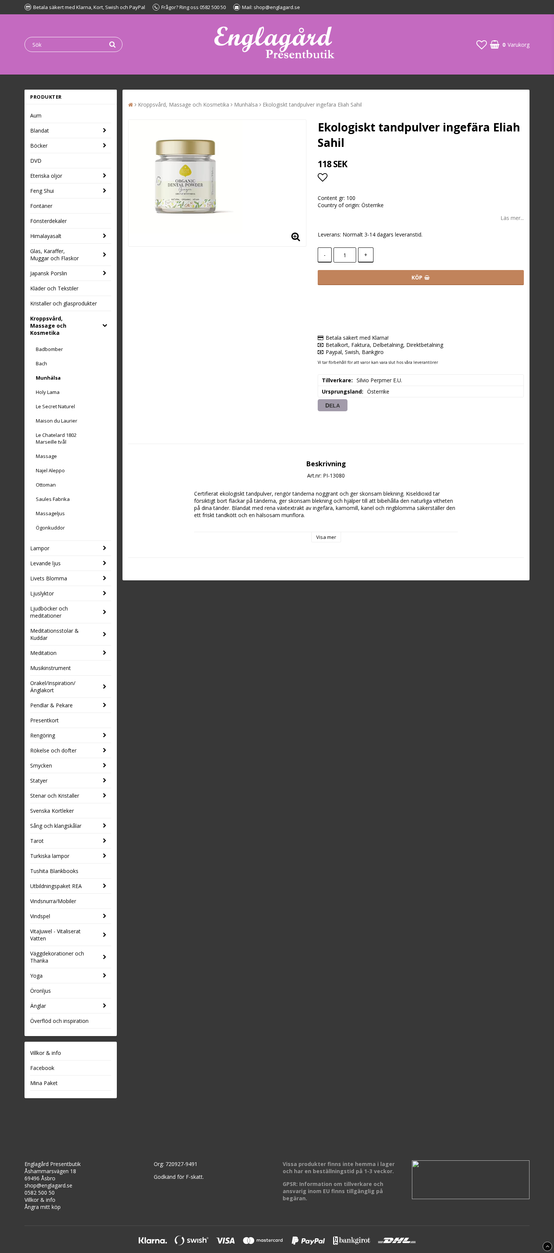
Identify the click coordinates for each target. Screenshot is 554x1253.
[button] (481, 44)
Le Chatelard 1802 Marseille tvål (56, 438)
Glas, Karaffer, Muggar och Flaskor (54, 254)
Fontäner (41, 205)
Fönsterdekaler (48, 220)
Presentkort (44, 720)
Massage (46, 456)
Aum (35, 115)
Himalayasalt (45, 236)
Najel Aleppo (50, 470)
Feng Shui (42, 190)
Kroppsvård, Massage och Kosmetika (48, 325)
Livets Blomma (48, 578)
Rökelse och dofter (53, 750)
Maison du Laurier (56, 420)
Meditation (43, 652)
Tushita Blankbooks (54, 871)
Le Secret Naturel (55, 406)
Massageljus (50, 513)
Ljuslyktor (42, 593)
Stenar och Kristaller (54, 795)
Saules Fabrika (53, 499)
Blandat (39, 130)
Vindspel (40, 916)
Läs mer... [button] (512, 217)
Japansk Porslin (48, 273)
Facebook (42, 1067)
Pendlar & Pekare (51, 705)
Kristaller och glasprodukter (63, 303)
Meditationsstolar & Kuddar (54, 634)
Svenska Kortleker (52, 810)
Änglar (38, 1005)
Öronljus (40, 990)
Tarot (37, 840)
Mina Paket (44, 1083)
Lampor (39, 548)
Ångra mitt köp (42, 1206)
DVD (35, 160)
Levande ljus (45, 563)
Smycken (41, 765)
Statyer (38, 780)
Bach (41, 363)
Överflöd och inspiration (59, 1020)
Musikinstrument (50, 668)
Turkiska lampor (49, 855)
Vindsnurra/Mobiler (53, 901)
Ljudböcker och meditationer (49, 612)
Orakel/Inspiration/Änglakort (52, 686)
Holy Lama (48, 392)
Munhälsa (48, 377)
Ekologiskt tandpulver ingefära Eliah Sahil (312, 104)
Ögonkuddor (50, 527)
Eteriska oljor (46, 175)
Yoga (36, 975)
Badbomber (49, 349)
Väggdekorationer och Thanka (57, 957)
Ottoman (46, 484)
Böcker (38, 145)
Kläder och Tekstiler (54, 288)
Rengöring (42, 735)
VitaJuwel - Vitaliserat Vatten (55, 935)
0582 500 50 (39, 1192)
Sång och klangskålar (55, 825)
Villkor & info (45, 1052)
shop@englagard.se (48, 1185)
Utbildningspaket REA (56, 886)
